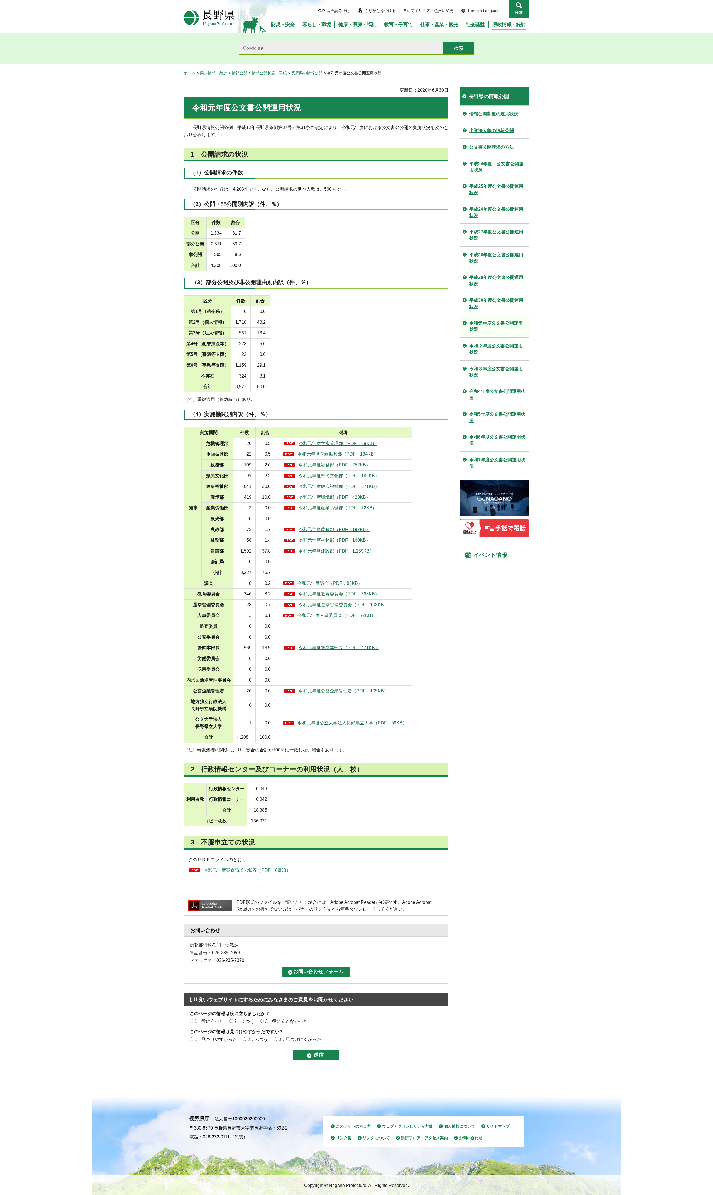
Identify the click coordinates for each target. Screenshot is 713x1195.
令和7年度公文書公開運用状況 (497, 462)
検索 (519, 12)
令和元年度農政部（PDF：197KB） (334, 529)
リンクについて (376, 1138)
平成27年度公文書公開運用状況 (496, 235)
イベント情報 (490, 555)
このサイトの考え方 (353, 1126)
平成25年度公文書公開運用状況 (496, 189)
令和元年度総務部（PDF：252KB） (334, 465)
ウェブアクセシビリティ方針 (407, 1126)
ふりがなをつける (380, 10)
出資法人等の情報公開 (491, 130)
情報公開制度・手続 (269, 73)
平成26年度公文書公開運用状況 (496, 212)
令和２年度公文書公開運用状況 (496, 349)
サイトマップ (498, 1126)
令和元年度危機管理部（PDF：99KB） (338, 443)
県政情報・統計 (213, 73)
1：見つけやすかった (215, 1039)
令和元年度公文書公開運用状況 (496, 326)
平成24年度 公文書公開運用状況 (496, 166)
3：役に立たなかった (286, 1021)
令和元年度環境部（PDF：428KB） (334, 497)
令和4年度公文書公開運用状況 (497, 394)
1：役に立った (209, 1021)
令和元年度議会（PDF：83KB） (329, 583)
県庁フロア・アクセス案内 (424, 1138)
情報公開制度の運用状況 (493, 113)
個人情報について (459, 1126)
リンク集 (343, 1138)
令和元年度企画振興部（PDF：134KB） (337, 454)
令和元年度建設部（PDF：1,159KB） (336, 551)
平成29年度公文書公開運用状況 (496, 280)
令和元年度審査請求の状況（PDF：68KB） (247, 870)
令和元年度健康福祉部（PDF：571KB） (339, 486)
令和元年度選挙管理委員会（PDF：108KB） (343, 604)
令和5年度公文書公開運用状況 (497, 417)
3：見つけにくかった (300, 1039)
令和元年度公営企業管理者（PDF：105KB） (343, 690)
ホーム (190, 73)
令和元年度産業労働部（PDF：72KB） (338, 507)
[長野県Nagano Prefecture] (209, 18)
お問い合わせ (470, 1138)
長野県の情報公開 (307, 73)
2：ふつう (244, 1021)
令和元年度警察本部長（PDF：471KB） (339, 647)
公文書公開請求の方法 (491, 147)
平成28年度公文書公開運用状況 (496, 257)
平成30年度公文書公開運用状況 (496, 303)
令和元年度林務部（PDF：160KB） (334, 540)
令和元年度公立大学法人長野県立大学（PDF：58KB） (352, 723)
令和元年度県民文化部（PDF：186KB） (339, 475)
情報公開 (239, 73)
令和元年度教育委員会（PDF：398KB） (339, 594)
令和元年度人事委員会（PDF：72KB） (336, 615)
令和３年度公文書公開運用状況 (496, 371)
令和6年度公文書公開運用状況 (497, 440)
